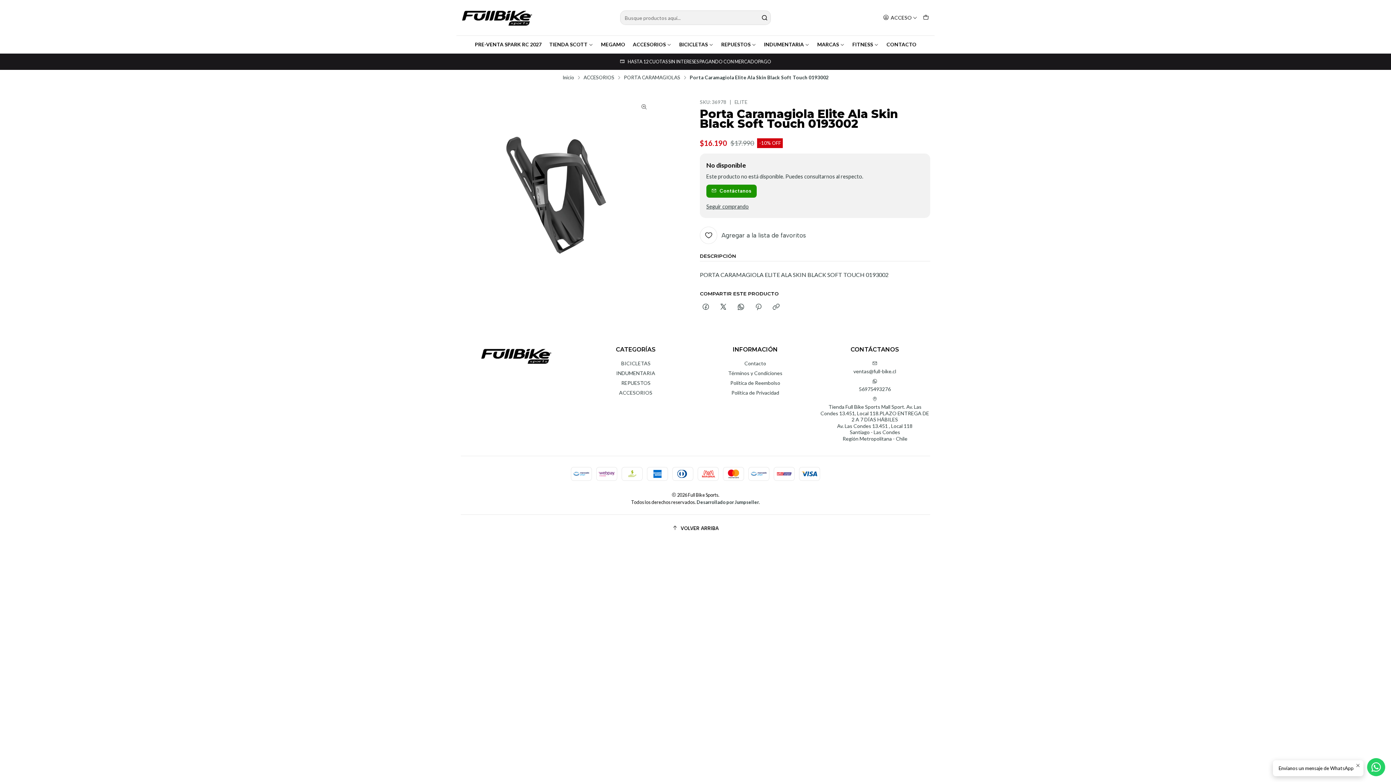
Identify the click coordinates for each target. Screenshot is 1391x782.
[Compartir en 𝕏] (723, 307)
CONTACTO (901, 44)
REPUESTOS (736, 44)
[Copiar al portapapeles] (776, 307)
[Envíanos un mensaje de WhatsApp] (1376, 767)
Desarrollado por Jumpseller (728, 502)
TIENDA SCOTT (568, 44)
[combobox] (695, 17)
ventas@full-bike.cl (874, 371)
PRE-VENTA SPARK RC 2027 (508, 44)
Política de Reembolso (755, 383)
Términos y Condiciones (755, 373)
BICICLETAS (693, 44)
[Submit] (765, 17)
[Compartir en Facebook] (706, 307)
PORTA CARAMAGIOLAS (652, 77)
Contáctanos (735, 191)
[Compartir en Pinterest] (758, 307)
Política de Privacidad (755, 393)
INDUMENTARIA (784, 44)
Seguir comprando (727, 206)
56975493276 (875, 389)
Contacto (755, 363)
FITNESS (862, 44)
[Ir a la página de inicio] (497, 18)
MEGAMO (613, 44)
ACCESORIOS (649, 44)
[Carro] (926, 18)
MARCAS (828, 44)
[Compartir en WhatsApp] (741, 307)
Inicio (568, 77)
